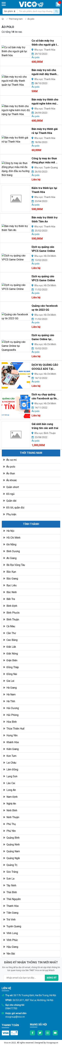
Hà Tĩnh (10, 701)
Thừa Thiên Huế (15, 728)
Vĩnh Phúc (12, 940)
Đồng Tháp (12, 667)
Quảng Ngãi (13, 858)
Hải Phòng (12, 715)
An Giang (11, 558)
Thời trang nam (16, 19)
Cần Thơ (11, 633)
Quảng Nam (13, 851)
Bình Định (11, 605)
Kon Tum (11, 755)
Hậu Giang (12, 946)
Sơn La (10, 878)
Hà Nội (10, 530)
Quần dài (11, 500)
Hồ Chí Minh (13, 537)
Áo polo (30, 19)
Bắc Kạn (11, 571)
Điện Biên (11, 660)
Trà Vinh (11, 919)
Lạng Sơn (11, 776)
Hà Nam (11, 694)
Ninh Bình (11, 810)
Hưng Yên (12, 735)
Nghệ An (11, 803)
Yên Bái (10, 953)
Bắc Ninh (11, 592)
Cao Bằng (12, 640)
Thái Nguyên (13, 899)
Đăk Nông (12, 653)
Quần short (12, 487)
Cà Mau (10, 626)
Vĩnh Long (12, 933)
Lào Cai (10, 783)
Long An (11, 790)
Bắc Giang (12, 578)
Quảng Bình (13, 837)
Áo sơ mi (11, 459)
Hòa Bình (11, 721)
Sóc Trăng (12, 871)
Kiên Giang (12, 749)
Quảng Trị (11, 865)
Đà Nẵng (11, 544)
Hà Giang (11, 687)
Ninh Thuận (12, 817)
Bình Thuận (12, 619)
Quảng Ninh (13, 844)
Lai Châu (11, 762)
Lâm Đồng (12, 769)
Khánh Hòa (12, 742)
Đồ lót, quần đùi (15, 507)
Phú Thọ (11, 824)
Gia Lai (10, 680)
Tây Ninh (11, 885)
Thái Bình (11, 892)
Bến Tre (10, 599)
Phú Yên (11, 830)
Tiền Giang (12, 912)
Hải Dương (12, 708)
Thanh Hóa (12, 905)
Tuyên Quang (13, 926)
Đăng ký (51, 977)
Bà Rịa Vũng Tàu (15, 565)
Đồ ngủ (10, 493)
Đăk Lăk (11, 646)
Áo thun (10, 473)
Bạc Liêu (11, 585)
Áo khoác (11, 480)
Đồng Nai (11, 674)
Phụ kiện (11, 514)
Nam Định (12, 796)
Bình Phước (13, 612)
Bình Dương (13, 551)
